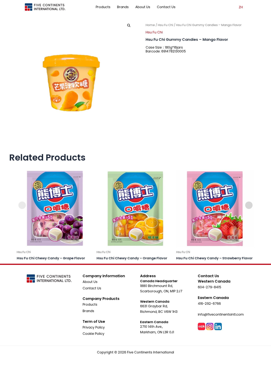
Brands (123, 7)
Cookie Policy (93, 333)
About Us (142, 7)
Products (103, 7)
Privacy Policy (94, 327)
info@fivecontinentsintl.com (221, 314)
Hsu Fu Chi (165, 25)
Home (150, 25)
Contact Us (166, 7)
